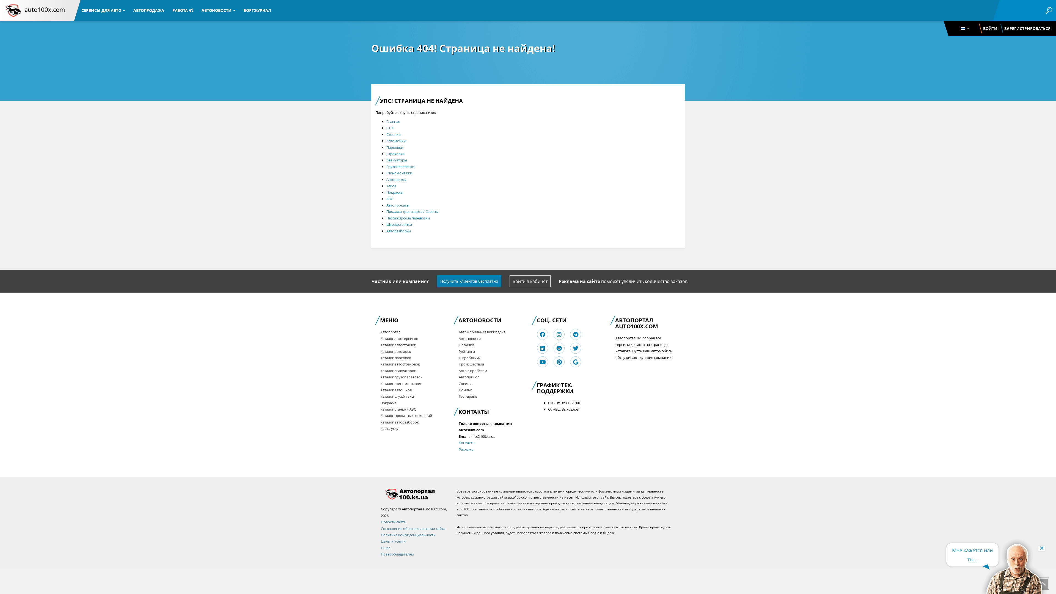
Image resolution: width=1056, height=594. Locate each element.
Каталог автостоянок (398, 344)
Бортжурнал (257, 10)
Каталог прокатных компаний (406, 415)
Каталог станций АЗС (398, 409)
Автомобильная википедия (482, 331)
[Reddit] (559, 348)
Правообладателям (397, 554)
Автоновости (217, 10)
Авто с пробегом (473, 370)
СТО (389, 127)
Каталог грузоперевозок (401, 377)
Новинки (466, 344)
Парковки (394, 147)
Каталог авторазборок (399, 422)
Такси (391, 185)
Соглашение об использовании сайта (413, 528)
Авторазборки (398, 231)
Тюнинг (465, 389)
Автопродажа (148, 10)
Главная (393, 121)
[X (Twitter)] (575, 348)
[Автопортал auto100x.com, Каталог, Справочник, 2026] (13, 10)
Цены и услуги (393, 541)
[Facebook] (542, 334)
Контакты (467, 442)
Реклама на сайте (579, 281)
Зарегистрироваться (1027, 28)
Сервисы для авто (101, 10)
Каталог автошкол (396, 389)
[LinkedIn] (542, 348)
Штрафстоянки (399, 224)
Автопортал (390, 331)
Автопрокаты (397, 205)
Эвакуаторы (396, 160)
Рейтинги (467, 351)
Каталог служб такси (397, 396)
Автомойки (396, 140)
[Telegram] (575, 334)
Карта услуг (390, 428)
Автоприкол (469, 377)
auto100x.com (44, 9)
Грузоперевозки (400, 166)
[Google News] (575, 362)
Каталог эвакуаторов (398, 370)
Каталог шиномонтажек (401, 383)
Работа (180, 10)
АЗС (389, 198)
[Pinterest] (559, 362)
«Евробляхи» (469, 357)
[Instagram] (559, 334)
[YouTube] (543, 362)
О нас (385, 547)
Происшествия (471, 364)
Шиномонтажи (399, 172)
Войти (990, 28)
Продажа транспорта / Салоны (412, 211)
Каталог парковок (395, 357)
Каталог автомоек (395, 351)
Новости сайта (393, 521)
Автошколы (396, 179)
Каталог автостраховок (400, 364)
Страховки (395, 153)
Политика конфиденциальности (408, 534)
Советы (465, 383)
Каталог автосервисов (399, 338)
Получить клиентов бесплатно (469, 281)
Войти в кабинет (530, 281)
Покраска (394, 192)
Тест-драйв (468, 396)
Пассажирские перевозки (408, 218)
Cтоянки (393, 134)
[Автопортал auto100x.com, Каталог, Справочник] (414, 494)
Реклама (466, 449)
